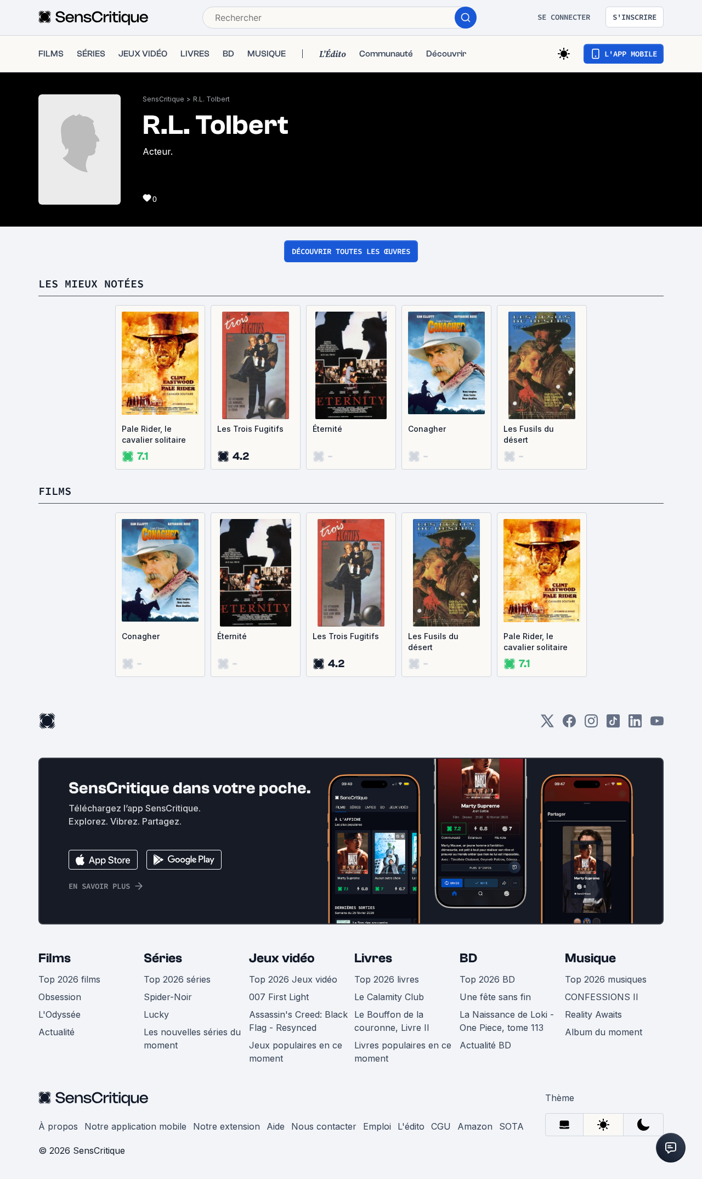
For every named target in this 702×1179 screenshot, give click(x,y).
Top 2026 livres (386, 979)
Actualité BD (485, 1045)
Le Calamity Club (389, 996)
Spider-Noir (168, 996)
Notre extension (226, 1126)
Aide (276, 1126)
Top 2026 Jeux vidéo (293, 979)
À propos (58, 1126)
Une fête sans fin (495, 996)
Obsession (59, 996)
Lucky (156, 1014)
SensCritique (163, 99)
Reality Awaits (593, 1014)
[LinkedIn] (635, 724)
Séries (163, 958)
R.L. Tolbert (211, 99)
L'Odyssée (59, 1014)
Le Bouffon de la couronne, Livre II (391, 1021)
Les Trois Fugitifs (250, 428)
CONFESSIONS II (601, 996)
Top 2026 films (69, 979)
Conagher (427, 428)
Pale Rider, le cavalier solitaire (154, 434)
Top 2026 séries (177, 979)
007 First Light (279, 996)
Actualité (56, 1031)
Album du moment (603, 1031)
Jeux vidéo (282, 958)
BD (468, 958)
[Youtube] (657, 724)
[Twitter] (547, 724)
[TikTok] (613, 724)
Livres (373, 958)
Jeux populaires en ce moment (295, 1052)
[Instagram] (591, 724)
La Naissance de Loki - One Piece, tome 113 (507, 1021)
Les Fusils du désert (528, 434)
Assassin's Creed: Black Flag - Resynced (298, 1021)
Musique (590, 958)
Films (54, 958)
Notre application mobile (135, 1126)
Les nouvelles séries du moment (192, 1038)
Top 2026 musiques (606, 979)
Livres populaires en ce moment (402, 1052)
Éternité (327, 428)
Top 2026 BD (487, 979)
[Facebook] (569, 724)
